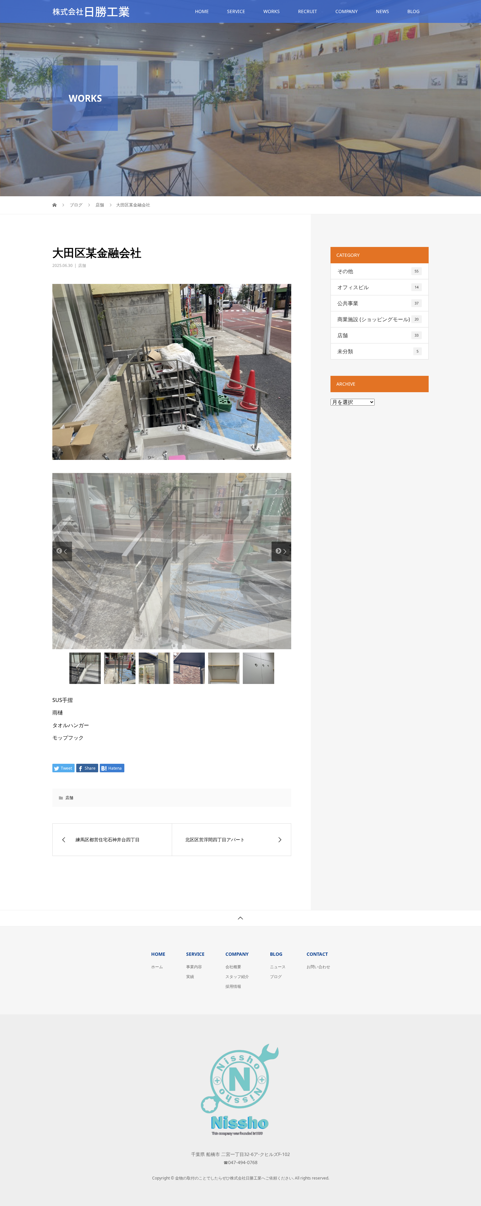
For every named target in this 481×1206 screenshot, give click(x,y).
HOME (202, 11)
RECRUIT (307, 11)
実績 (190, 978)
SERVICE (236, 11)
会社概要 (233, 968)
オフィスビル (378, 287)
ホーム (157, 968)
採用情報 (233, 988)
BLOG (413, 11)
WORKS (271, 11)
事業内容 (194, 968)
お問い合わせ (318, 968)
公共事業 (378, 303)
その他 (378, 271)
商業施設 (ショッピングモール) (378, 319)
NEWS (382, 11)
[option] (171, 562)
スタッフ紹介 (237, 978)
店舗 (82, 265)
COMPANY (346, 11)
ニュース (278, 968)
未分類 (378, 351)
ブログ (276, 978)
